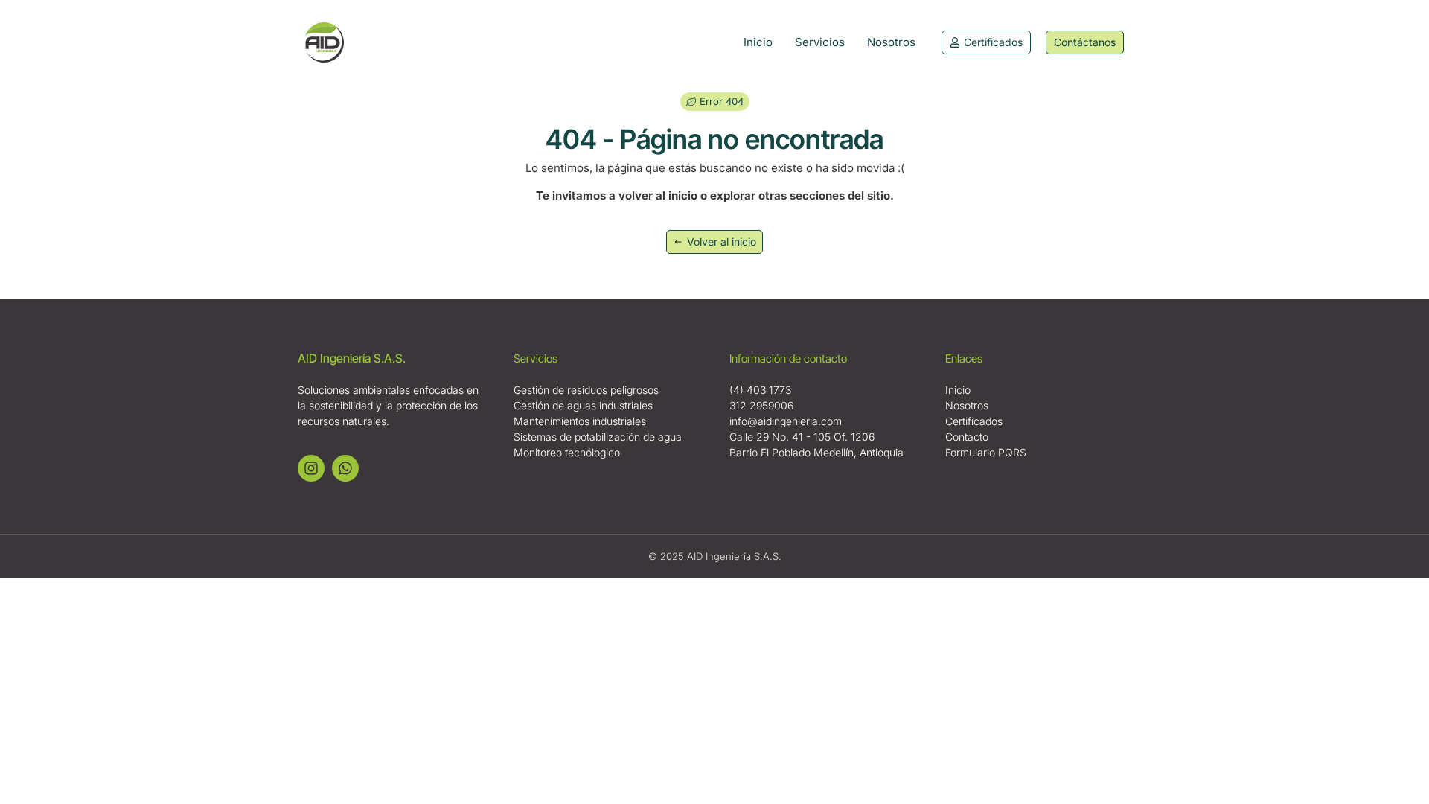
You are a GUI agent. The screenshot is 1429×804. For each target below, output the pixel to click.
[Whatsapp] (345, 468)
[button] (714, 101)
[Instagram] (311, 468)
